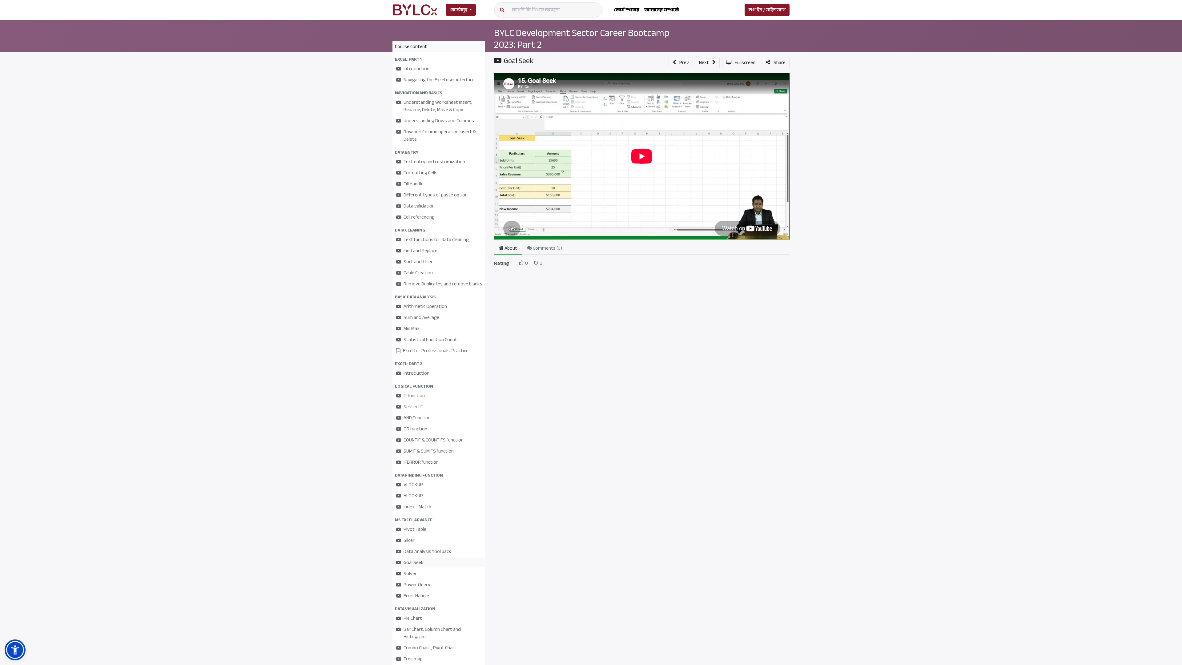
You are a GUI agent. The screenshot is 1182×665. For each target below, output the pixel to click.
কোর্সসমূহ (458, 9)
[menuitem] (626, 10)
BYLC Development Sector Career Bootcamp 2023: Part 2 (581, 39)
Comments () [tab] (547, 248)
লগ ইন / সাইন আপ (767, 9)
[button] (438, 59)
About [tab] (510, 248)
